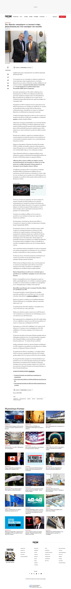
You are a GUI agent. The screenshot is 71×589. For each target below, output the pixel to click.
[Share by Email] (7, 85)
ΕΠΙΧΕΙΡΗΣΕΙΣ (7, 424)
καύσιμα (15, 119)
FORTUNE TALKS (15, 16)
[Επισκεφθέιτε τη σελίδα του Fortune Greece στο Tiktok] (38, 573)
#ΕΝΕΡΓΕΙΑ (29, 398)
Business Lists (23, 550)
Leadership (35, 562)
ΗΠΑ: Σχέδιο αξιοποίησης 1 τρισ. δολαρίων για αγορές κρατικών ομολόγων (34, 448)
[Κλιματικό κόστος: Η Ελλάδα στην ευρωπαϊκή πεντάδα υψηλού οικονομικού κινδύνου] (34, 417)
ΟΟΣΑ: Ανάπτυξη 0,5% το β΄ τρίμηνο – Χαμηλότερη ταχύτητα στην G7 (13, 510)
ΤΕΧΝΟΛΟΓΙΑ (27, 466)
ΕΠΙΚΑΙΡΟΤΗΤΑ (8, 22)
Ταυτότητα (60, 550)
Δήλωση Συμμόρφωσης (62, 552)
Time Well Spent (47, 558)
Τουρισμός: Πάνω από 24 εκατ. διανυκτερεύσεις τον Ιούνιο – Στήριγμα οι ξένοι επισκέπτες (55, 490)
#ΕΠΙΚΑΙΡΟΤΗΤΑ (15, 398)
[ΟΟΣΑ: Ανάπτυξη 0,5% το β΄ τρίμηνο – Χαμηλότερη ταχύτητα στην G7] (14, 500)
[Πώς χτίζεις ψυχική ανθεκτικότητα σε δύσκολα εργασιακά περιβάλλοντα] (55, 459)
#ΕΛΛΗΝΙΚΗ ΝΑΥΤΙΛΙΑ (23, 398)
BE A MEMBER (36, 16)
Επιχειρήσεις (36, 550)
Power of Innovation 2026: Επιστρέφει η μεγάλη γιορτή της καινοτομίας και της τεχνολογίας (34, 469)
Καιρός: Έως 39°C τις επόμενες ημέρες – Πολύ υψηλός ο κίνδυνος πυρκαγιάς (13, 489)
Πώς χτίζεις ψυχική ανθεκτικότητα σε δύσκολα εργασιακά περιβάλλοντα (54, 468)
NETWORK (30, 16)
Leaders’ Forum (23, 552)
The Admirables (42, 16)
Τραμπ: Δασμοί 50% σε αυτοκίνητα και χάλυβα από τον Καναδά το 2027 (13, 468)
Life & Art (35, 552)
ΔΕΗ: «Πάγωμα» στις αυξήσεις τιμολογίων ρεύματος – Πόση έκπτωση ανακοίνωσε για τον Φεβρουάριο (37, 187)
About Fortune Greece (62, 548)
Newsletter (60, 556)
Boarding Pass (47, 550)
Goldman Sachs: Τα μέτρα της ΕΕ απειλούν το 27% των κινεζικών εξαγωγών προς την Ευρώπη (14, 427)
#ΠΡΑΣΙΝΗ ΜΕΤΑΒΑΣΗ (40, 398)
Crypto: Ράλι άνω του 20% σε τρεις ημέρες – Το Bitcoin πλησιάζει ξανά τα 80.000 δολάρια (55, 448)
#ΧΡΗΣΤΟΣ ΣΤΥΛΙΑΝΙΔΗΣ (17, 399)
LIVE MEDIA (26, 16)
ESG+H (46, 548)
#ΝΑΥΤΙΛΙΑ (33, 398)
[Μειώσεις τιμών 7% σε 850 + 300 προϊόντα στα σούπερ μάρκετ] (14, 438)
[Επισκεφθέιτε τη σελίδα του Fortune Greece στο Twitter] (31, 573)
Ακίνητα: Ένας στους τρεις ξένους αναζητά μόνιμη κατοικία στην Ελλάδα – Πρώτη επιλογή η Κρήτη (34, 490)
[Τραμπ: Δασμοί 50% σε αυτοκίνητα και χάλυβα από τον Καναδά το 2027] (14, 459)
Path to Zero (47, 560)
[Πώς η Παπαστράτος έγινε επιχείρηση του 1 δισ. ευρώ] (55, 417)
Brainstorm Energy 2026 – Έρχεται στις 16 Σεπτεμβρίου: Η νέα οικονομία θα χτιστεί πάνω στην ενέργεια (14, 533)
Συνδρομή (60, 558)
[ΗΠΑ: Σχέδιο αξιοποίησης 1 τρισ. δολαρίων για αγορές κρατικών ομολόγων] (34, 438)
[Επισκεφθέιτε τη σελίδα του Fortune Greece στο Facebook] (29, 573)
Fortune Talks (22, 554)
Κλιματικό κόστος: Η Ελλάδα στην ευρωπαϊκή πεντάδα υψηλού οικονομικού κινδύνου (34, 427)
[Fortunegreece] (8, 17)
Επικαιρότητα (36, 548)
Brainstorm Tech (47, 554)
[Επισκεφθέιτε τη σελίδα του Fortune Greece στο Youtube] (36, 573)
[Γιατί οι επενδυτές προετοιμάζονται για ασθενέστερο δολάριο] (55, 500)
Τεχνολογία (36, 554)
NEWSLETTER (62, 16)
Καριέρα (35, 560)
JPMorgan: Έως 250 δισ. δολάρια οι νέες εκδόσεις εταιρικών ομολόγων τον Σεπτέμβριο (54, 533)
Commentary (36, 564)
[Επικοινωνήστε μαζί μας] (41, 573)
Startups (35, 558)
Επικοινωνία (60, 554)
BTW (44, 578)
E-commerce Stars (47, 556)
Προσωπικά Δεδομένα (62, 562)
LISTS (21, 16)
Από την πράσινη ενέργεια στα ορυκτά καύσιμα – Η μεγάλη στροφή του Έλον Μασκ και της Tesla (33, 533)
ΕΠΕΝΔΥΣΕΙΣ (48, 445)
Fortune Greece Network (24, 556)
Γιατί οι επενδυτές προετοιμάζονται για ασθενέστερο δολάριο (54, 510)
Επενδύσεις (36, 556)
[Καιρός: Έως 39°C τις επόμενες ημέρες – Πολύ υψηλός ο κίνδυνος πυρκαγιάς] (14, 479)
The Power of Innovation (48, 552)
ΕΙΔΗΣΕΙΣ (32, 371)
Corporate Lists (23, 548)
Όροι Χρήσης (61, 560)
